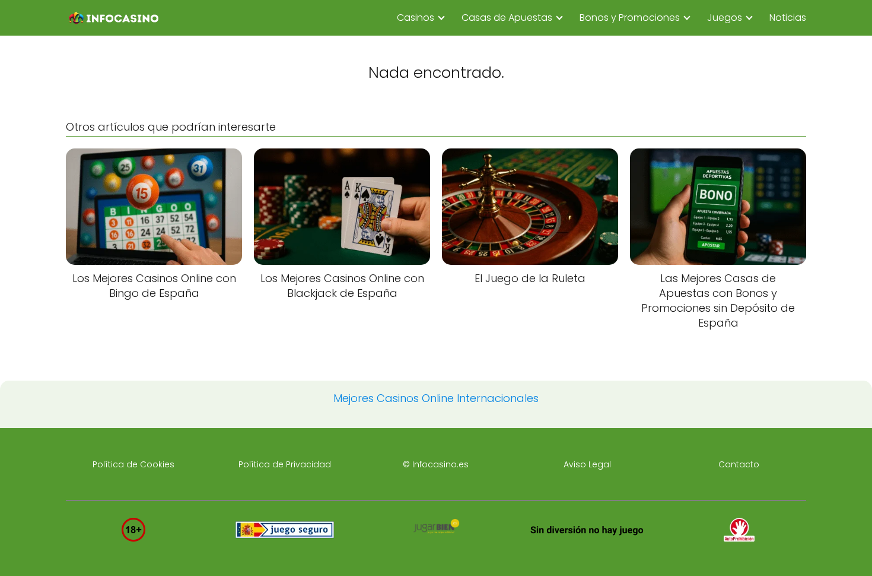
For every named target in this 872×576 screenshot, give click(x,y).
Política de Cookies (133, 464)
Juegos (724, 17)
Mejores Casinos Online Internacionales (436, 398)
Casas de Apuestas (507, 17)
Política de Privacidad (284, 464)
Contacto (738, 464)
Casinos (415, 17)
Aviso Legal (587, 464)
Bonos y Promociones (630, 17)
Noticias (787, 17)
